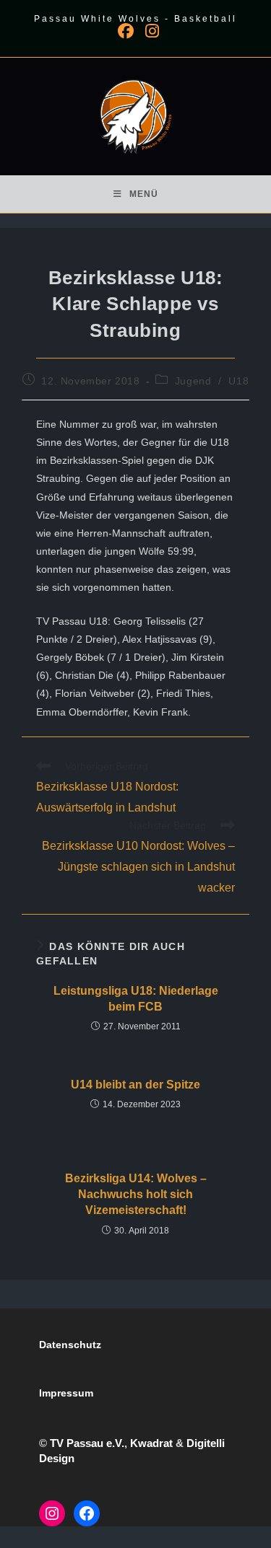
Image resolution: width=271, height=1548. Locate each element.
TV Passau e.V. (87, 1443)
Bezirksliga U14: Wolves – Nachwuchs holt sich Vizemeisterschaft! (136, 1194)
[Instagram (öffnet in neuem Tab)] (149, 31)
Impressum (66, 1393)
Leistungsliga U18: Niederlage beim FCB (135, 999)
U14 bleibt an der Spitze (135, 1084)
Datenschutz (70, 1344)
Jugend (193, 381)
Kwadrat (151, 1443)
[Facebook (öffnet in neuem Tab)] (125, 31)
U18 (238, 381)
